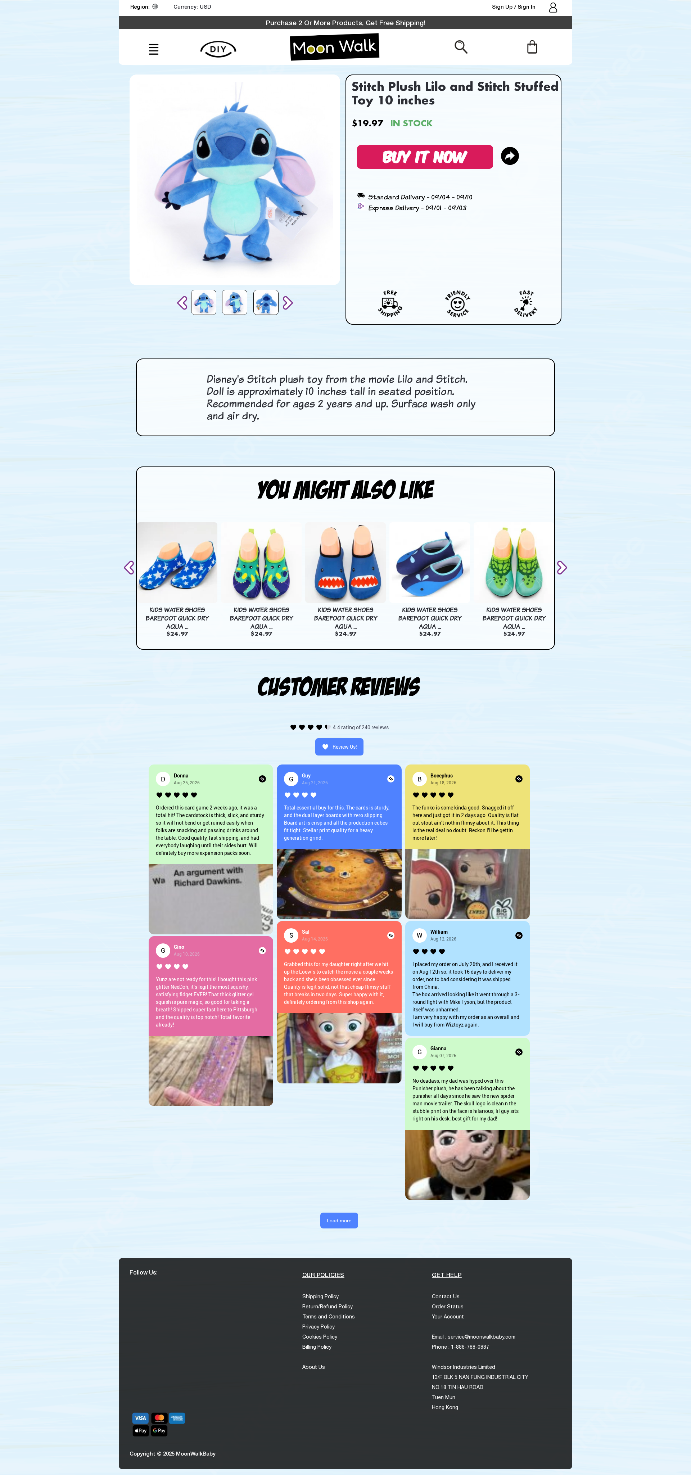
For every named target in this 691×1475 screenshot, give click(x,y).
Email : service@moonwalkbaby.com (473, 1337)
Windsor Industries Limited (463, 1367)
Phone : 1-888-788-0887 (460, 1347)
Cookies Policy (319, 1337)
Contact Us (446, 1296)
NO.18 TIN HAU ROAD (457, 1387)
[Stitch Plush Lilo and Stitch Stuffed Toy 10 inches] (203, 302)
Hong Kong (445, 1407)
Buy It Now (425, 155)
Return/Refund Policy (327, 1306)
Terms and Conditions (328, 1317)
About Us (313, 1367)
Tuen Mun (443, 1397)
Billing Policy (316, 1347)
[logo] (335, 47)
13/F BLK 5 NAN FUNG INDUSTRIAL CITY (480, 1377)
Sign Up (503, 6)
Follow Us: (144, 1272)
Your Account (448, 1317)
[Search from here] (461, 46)
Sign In (527, 6)
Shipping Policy (320, 1296)
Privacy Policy (318, 1327)
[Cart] (532, 46)
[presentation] (183, 302)
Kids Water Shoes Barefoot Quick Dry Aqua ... (177, 618)
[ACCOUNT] (553, 8)
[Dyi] (218, 45)
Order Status (448, 1306)
